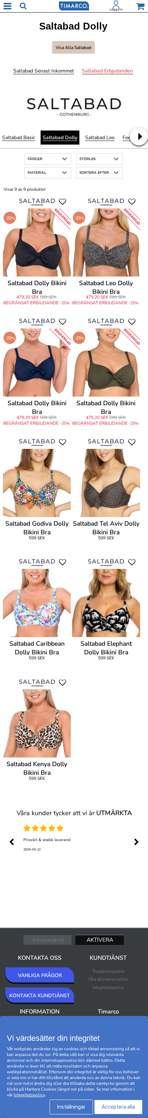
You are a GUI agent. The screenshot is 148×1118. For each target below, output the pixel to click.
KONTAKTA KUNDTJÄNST (39, 995)
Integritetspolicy (108, 987)
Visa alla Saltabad (73, 47)
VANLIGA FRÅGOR (40, 975)
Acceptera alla (118, 1107)
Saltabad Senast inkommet (43, 70)
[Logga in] (116, 6)
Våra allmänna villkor (108, 979)
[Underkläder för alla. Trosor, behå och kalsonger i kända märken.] (74, 5)
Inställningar (71, 1107)
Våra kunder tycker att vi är (74, 813)
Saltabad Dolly (60, 137)
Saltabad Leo (100, 137)
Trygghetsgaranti (108, 971)
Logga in (116, 9)
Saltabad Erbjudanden (107, 70)
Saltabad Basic (18, 137)
